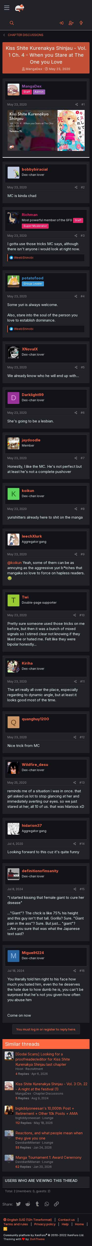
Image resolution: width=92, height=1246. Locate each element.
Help (65, 1224)
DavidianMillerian (27, 1142)
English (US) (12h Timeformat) (29, 1220)
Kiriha (27, 663)
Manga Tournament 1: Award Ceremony (48, 1157)
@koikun (14, 562)
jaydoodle (31, 440)
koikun (28, 490)
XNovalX (30, 349)
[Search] (12, 23)
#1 (83, 104)
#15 (82, 889)
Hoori (19, 1069)
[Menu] (7, 8)
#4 (83, 296)
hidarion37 (32, 825)
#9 (83, 554)
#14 (82, 844)
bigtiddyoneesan (27, 1118)
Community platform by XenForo (43, 1235)
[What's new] (81, 23)
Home (79, 1224)
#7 (83, 458)
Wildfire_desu (35, 764)
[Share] (77, 105)
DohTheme (37, 1239)
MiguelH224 (33, 952)
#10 (82, 615)
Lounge (47, 1118)
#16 (82, 971)
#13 (82, 782)
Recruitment (34, 1069)
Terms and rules (15, 1224)
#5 (83, 367)
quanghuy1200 (35, 719)
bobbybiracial (35, 169)
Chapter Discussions (48, 1093)
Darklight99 (33, 394)
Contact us (66, 1220)
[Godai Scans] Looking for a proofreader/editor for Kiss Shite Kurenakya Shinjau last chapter (42, 1059)
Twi (25, 597)
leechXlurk (32, 536)
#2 (83, 187)
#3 (83, 235)
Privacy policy (44, 1224)
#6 (83, 413)
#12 (82, 737)
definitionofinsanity (40, 870)
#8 (83, 509)
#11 (82, 681)
